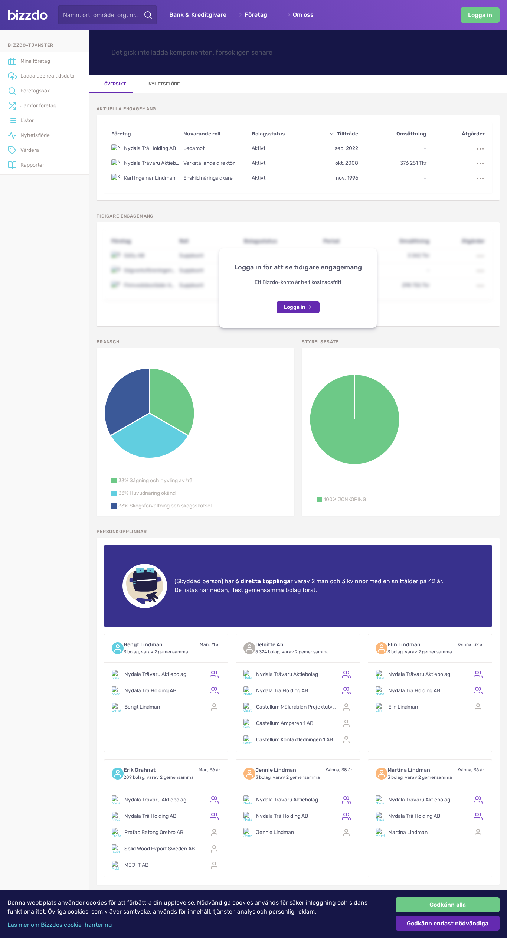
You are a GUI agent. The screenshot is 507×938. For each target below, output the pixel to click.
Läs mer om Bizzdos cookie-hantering (59, 924)
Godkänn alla (447, 904)
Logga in (480, 15)
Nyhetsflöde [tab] (164, 83)
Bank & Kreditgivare (197, 15)
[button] (152, 480)
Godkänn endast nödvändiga (447, 923)
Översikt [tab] (115, 83)
